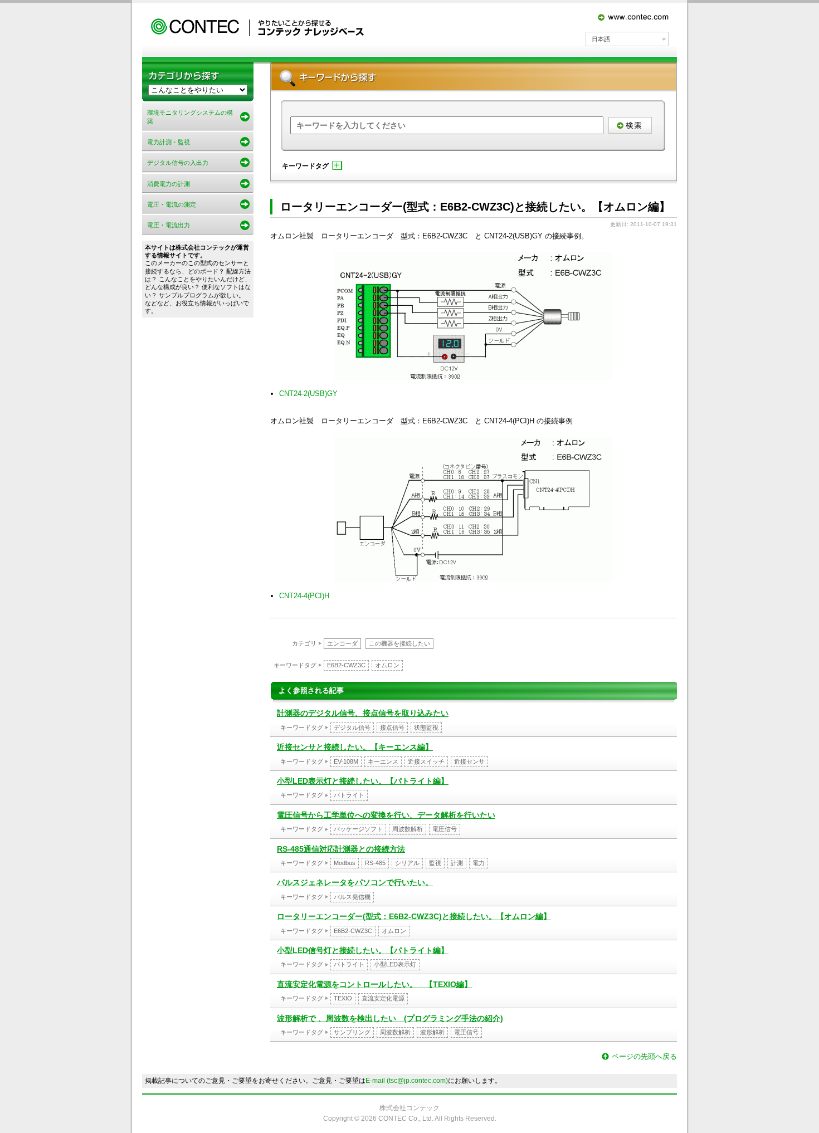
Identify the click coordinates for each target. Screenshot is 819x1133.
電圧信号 (444, 829)
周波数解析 (407, 829)
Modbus (344, 862)
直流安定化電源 (383, 998)
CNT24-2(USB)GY (308, 393)
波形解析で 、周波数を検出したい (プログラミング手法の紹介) (390, 1018)
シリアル (407, 862)
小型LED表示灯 (395, 964)
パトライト (349, 795)
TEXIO (343, 998)
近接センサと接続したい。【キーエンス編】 (355, 747)
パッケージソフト (358, 829)
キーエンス (383, 761)
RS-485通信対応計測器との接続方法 (341, 848)
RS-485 (375, 862)
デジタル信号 (352, 727)
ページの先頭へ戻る (644, 1056)
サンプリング (352, 1032)
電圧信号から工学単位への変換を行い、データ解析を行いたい (386, 814)
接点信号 (392, 727)
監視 (435, 862)
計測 (457, 862)
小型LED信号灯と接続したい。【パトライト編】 (362, 950)
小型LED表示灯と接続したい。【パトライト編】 (362, 781)
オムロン (387, 665)
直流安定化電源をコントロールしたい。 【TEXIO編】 (374, 984)
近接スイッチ (426, 761)
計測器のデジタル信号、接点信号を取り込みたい (362, 713)
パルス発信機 (352, 896)
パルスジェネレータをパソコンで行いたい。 (355, 882)
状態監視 (426, 727)
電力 (478, 862)
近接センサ (469, 761)
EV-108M (346, 761)
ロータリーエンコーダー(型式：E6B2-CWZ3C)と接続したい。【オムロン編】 (414, 916)
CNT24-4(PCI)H (304, 596)
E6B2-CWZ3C (346, 665)
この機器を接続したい (399, 643)
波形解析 (432, 1032)
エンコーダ (342, 643)
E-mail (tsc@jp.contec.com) (406, 1081)
